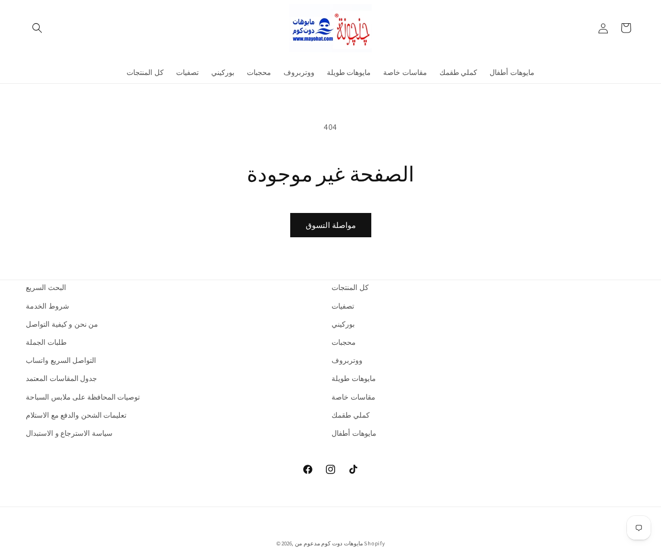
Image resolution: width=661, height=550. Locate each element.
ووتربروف (347, 360)
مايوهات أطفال (354, 433)
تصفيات (343, 306)
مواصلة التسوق (331, 225)
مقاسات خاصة (353, 397)
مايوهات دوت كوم (342, 543)
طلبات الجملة (46, 342)
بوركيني (343, 324)
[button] (37, 28)
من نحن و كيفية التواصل (62, 324)
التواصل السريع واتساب (61, 360)
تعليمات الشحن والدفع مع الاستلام (76, 415)
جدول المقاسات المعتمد (61, 378)
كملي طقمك (351, 415)
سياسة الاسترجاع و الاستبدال (69, 433)
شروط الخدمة (47, 306)
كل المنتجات (350, 287)
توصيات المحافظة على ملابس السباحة (83, 397)
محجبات (344, 342)
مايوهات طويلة (354, 378)
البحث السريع (46, 287)
